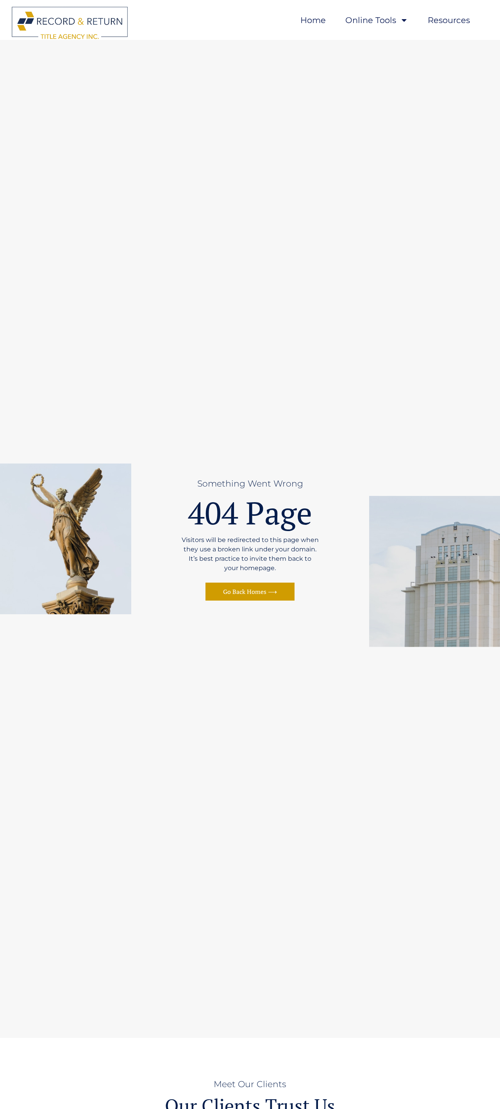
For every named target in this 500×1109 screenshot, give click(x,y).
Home (313, 20)
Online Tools (370, 20)
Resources (449, 20)
